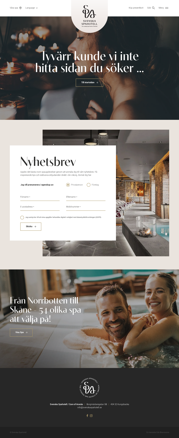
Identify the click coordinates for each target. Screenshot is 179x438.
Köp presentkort (136, 8)
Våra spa (14, 8)
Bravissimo (164, 432)
